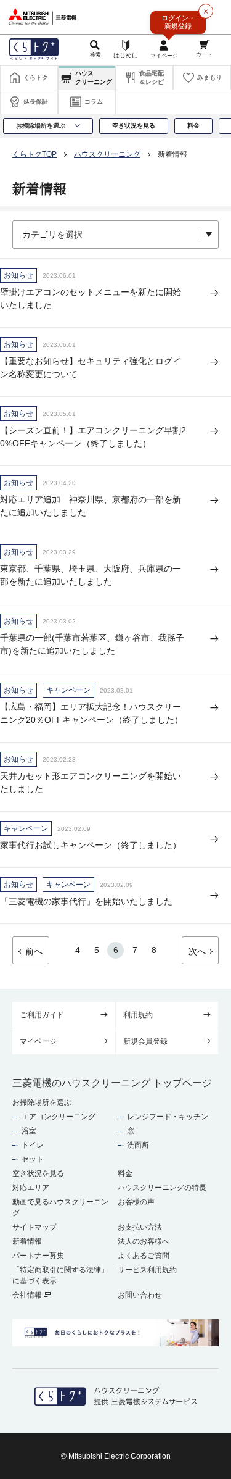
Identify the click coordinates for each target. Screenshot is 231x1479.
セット (33, 1159)
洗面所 (138, 1145)
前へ (34, 951)
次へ (197, 951)
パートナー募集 (38, 1255)
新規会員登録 (145, 1041)
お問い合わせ (140, 1295)
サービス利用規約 (147, 1269)
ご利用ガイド (42, 1014)
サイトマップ (34, 1227)
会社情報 (28, 1295)
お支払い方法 (140, 1227)
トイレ (33, 1145)
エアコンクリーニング (58, 1116)
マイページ (38, 1041)
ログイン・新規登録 (178, 22)
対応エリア (30, 1187)
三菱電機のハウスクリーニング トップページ (112, 1083)
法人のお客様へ (143, 1241)
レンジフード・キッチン (167, 1116)
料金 (125, 1173)
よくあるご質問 (143, 1255)
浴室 (29, 1131)
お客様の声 (136, 1202)
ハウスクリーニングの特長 (162, 1187)
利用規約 (138, 1014)
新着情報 (27, 1241)
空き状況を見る (38, 1173)
